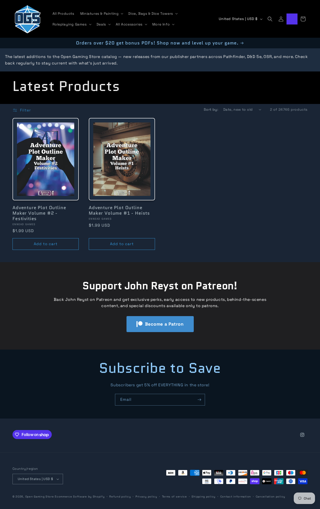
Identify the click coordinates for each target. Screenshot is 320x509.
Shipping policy (204, 496)
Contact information (235, 496)
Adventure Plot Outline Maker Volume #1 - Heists (119, 210)
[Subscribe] (199, 400)
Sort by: (211, 109)
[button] (101, 13)
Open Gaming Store (39, 496)
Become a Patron (164, 324)
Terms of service (174, 496)
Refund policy (120, 496)
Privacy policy (146, 496)
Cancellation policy (270, 496)
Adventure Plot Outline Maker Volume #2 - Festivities (39, 213)
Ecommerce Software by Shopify (79, 496)
